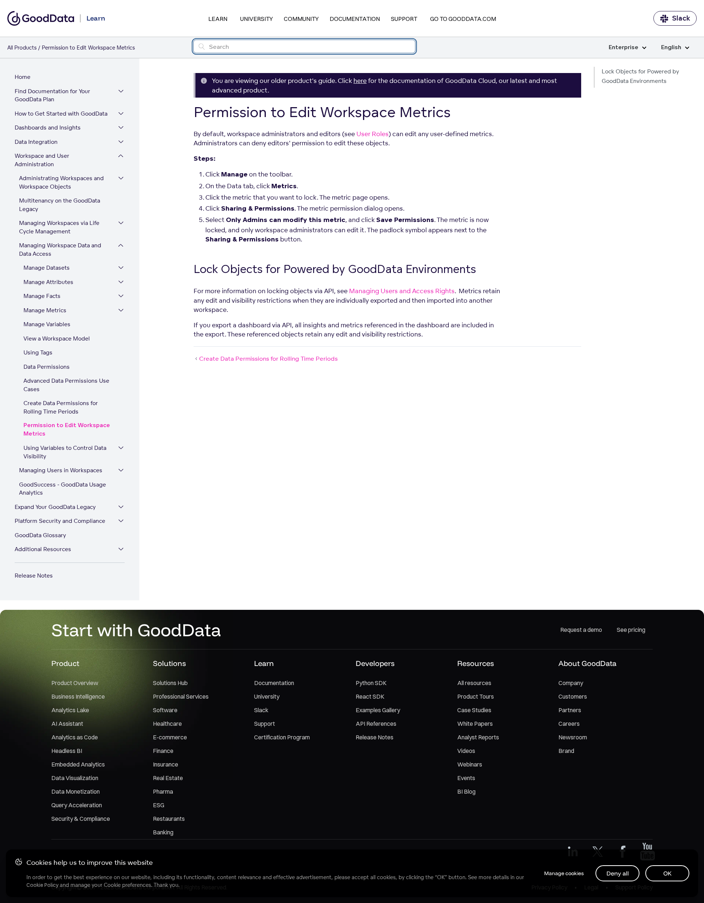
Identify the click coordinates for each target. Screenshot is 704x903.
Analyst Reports (478, 737)
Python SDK (371, 683)
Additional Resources (43, 549)
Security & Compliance (80, 818)
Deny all (617, 873)
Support (404, 18)
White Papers (475, 723)
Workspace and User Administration (42, 160)
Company (570, 683)
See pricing (631, 629)
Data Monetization (75, 791)
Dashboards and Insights (48, 127)
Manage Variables (46, 324)
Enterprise (623, 47)
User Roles (372, 134)
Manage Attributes (48, 281)
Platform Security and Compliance (60, 520)
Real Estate (168, 778)
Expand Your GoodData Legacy (55, 506)
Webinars (469, 764)
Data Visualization (74, 778)
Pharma (163, 791)
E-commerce (170, 737)
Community (301, 18)
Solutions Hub (170, 683)
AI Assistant (67, 723)
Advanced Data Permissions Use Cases (66, 385)
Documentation (355, 18)
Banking (163, 832)
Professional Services (181, 696)
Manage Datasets (46, 267)
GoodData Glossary (40, 535)
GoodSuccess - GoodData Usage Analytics (62, 488)
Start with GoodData (136, 629)
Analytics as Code (74, 737)
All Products (22, 47)
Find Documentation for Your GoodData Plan (52, 95)
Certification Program (282, 737)
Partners (569, 710)
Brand (566, 750)
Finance (163, 750)
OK (667, 873)
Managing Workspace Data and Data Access (60, 249)
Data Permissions (46, 366)
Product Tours (475, 696)
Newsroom (572, 737)
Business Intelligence (78, 696)
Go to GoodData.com (463, 18)
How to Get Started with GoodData (61, 113)
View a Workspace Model (56, 338)
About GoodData (587, 663)
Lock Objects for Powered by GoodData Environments (640, 76)
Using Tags (37, 352)
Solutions (169, 663)
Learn (217, 18)
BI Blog (466, 791)
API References (376, 723)
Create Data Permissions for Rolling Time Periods (60, 407)
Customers (572, 696)
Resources (475, 663)
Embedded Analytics (78, 764)
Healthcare (167, 723)
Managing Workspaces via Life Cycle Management (59, 227)
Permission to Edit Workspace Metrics (66, 429)
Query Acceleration (76, 805)
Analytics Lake (70, 710)
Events (466, 778)
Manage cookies (564, 873)
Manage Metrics (44, 310)
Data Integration (36, 141)
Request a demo (581, 629)
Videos (466, 750)
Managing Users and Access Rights (402, 291)
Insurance (165, 764)
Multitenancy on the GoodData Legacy (59, 204)
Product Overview (74, 683)
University (256, 18)
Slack (681, 18)
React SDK (370, 696)
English (671, 47)
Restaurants (169, 818)
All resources (474, 683)
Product (65, 663)
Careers (569, 723)
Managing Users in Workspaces (60, 470)
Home (22, 76)
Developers (375, 663)
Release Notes (34, 575)
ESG (158, 805)
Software (165, 710)
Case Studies (474, 710)
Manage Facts (41, 295)
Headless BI (66, 750)
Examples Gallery (378, 710)
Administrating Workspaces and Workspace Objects (61, 182)
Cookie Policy (42, 885)
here (360, 80)
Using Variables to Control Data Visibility (64, 452)
